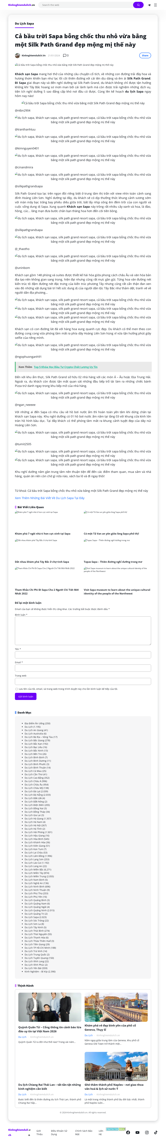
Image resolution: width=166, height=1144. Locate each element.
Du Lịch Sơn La (33, 923)
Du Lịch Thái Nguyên (36, 934)
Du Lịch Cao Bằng (34, 777)
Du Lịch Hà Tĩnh (33, 828)
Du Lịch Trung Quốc (35, 954)
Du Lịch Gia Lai (33, 815)
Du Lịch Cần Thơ (33, 774)
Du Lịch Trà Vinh (33, 951)
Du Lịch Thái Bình (34, 930)
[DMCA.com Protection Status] (116, 1132)
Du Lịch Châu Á (33, 781)
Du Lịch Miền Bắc (34, 869)
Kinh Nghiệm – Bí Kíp (36, 971)
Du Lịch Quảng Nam (36, 903)
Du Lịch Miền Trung (35, 876)
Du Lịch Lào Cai (33, 862)
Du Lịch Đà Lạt (32, 791)
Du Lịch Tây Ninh (34, 927)
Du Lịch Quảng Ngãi (35, 906)
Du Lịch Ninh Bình (34, 886)
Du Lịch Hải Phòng (34, 832)
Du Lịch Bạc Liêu (33, 747)
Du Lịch (29, 726)
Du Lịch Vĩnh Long (34, 961)
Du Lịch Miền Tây (34, 872)
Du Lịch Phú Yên (33, 896)
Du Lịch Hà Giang (34, 818)
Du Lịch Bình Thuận (35, 767)
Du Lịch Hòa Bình (34, 838)
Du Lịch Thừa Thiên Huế (38, 940)
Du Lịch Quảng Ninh (36, 910)
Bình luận (21, 614)
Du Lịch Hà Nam (33, 821)
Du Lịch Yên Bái (33, 968)
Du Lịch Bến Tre (33, 753)
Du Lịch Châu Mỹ (34, 787)
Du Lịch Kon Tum (34, 849)
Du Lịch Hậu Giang (35, 835)
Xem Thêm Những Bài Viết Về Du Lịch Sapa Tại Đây (49, 498)
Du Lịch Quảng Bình (35, 900)
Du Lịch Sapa (32, 917)
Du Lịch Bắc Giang (34, 740)
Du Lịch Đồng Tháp (35, 811)
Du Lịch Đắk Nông (34, 801)
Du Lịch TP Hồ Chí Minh (37, 947)
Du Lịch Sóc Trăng (34, 920)
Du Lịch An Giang (34, 730)
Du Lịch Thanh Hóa (35, 937)
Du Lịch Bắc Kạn (33, 743)
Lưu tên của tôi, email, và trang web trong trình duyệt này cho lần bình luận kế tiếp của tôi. (68, 688)
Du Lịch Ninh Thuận (35, 889)
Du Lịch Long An (33, 866)
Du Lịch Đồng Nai (34, 808)
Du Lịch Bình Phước (35, 764)
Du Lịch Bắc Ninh (34, 750)
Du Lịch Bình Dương (35, 760)
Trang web (20, 675)
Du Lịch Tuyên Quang (36, 957)
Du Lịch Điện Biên (34, 804)
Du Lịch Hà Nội (33, 825)
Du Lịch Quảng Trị (34, 913)
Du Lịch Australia (34, 733)
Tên (18, 649)
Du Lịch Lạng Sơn (34, 859)
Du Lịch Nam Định (34, 879)
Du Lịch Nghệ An (34, 883)
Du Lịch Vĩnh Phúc (34, 964)
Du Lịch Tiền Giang (35, 944)
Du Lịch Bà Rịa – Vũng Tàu (39, 736)
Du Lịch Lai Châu (34, 852)
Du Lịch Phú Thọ (33, 893)
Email (19, 662)
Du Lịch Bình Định (34, 757)
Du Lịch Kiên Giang (35, 845)
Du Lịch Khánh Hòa (35, 842)
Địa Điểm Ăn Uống (34, 723)
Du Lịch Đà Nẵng (34, 794)
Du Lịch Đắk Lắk (33, 798)
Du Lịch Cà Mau (33, 770)
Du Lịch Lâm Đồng (34, 855)
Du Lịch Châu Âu (34, 784)
